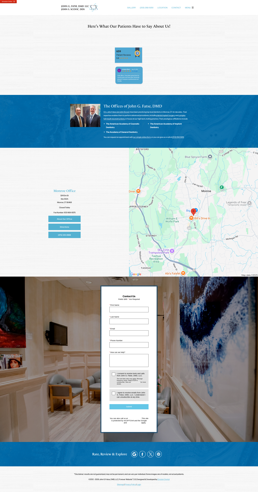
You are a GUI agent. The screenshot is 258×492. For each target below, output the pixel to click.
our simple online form (142, 137)
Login (139, 484)
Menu (188, 7)
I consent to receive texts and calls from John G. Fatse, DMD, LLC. (131, 379)
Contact (176, 7)
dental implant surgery (166, 115)
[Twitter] (150, 454)
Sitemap (120, 484)
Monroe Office (65, 191)
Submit (129, 407)
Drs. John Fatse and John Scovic (117, 112)
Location (162, 7)
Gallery (131, 7)
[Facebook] (142, 454)
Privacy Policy (135, 382)
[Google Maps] (134, 454)
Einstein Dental (164, 479)
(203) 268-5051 (178, 137)
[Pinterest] (158, 454)
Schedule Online (7, 1)
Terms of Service (134, 423)
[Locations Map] (193, 212)
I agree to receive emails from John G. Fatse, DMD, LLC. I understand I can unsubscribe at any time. (131, 395)
